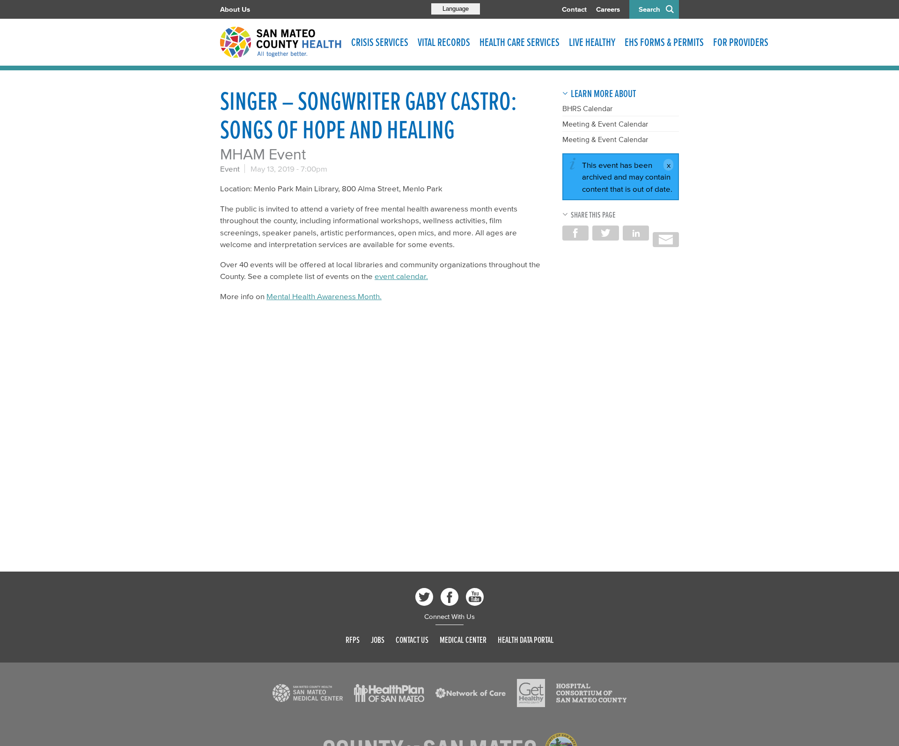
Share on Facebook (575, 233)
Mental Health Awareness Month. (324, 296)
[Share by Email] (666, 239)
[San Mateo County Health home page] (280, 42)
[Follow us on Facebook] (449, 597)
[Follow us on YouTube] (475, 597)
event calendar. (401, 275)
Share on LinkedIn (636, 233)
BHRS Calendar (587, 108)
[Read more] (308, 693)
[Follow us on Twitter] (424, 597)
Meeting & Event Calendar (605, 124)
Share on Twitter (605, 233)
